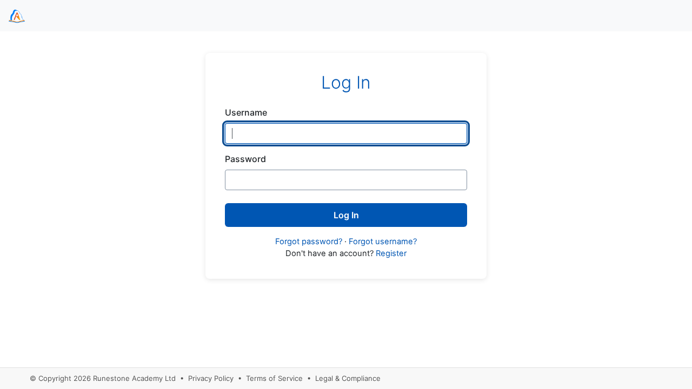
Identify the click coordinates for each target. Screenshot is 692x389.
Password (245, 158)
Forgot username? (383, 241)
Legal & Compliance (348, 378)
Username (246, 112)
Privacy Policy (211, 378)
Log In (346, 215)
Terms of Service (274, 378)
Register (391, 253)
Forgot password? (308, 241)
